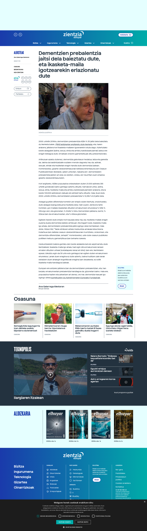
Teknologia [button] (71, 43)
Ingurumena (23, 472)
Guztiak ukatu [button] (82, 522)
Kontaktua (120, 487)
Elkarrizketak (55, 473)
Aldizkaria (124, 35)
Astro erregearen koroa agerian (103, 380)
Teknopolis (22, 349)
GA (30, 81)
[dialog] (73, 515)
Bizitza (19, 466)
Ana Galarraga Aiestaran (21, 57)
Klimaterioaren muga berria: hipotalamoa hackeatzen (56, 328)
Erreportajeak (55, 491)
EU (23, 78)
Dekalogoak (77, 473)
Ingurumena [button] (52, 43)
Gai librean (77, 480)
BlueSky (75, 496)
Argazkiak (54, 480)
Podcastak (54, 488)
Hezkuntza (76, 470)
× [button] (144, 502)
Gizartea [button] (87, 43)
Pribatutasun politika (121, 478)
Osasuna (17, 66)
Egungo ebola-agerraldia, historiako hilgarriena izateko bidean (119, 328)
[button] (15, 34)
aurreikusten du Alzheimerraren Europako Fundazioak (75, 278)
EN (23, 81)
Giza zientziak (18, 72)
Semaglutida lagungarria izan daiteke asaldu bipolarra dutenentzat (27, 328)
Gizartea (20, 482)
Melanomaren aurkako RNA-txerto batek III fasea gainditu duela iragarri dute (88, 329)
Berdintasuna (18, 69)
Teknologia (22, 477)
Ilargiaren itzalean (28, 398)
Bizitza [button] (35, 43)
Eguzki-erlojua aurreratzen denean (101, 369)
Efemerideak (78, 477)
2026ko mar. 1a (73, 441)
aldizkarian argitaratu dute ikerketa (73, 144)
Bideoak (53, 484)
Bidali (122, 286)
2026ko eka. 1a (51, 441)
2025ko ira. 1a (118, 441)
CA (26, 81)
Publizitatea (120, 473)
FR (29, 78)
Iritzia (52, 477)
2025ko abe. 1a (96, 441)
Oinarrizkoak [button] (105, 43)
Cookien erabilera (123, 483)
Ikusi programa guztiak (123, 393)
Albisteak (19, 52)
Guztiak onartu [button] (65, 522)
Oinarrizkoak (24, 487)
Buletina (127, 43)
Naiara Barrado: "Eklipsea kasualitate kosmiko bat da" (104, 358)
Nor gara (119, 470)
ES (26, 78)
